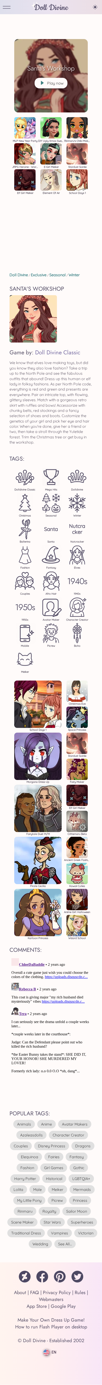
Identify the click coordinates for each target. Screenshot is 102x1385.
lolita (18, 1189)
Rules (80, 1292)
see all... (65, 1244)
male (37, 1189)
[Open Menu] (6, 7)
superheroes (82, 1222)
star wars (52, 1222)
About (20, 1292)
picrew (57, 1200)
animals (24, 1124)
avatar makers (75, 1124)
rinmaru (25, 1211)
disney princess (51, 1146)
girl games (53, 1167)
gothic (78, 1167)
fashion (27, 1167)
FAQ (34, 1292)
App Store (37, 1306)
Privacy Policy (57, 1292)
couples (21, 1146)
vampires (59, 1233)
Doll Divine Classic (57, 352)
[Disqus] (51, 1015)
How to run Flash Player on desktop (51, 1326)
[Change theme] (95, 7)
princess (80, 1200)
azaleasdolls (31, 1135)
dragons (83, 1146)
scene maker (22, 1222)
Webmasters (51, 1299)
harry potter (25, 1178)
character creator (68, 1135)
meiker (57, 1189)
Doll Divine (51, 7)
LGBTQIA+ (81, 1178)
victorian (85, 1233)
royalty (49, 1211)
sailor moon (76, 1211)
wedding (40, 1244)
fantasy (77, 1156)
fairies (54, 1156)
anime (46, 1124)
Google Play (63, 1306)
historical (54, 1178)
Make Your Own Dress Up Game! (51, 1320)
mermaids (82, 1189)
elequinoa (29, 1156)
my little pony (29, 1200)
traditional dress (26, 1233)
